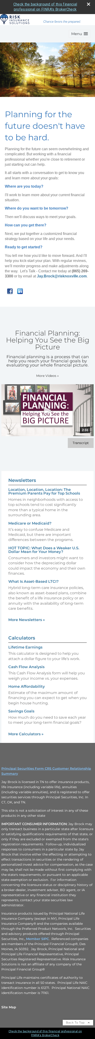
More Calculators (26, 734)
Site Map (8, 1007)
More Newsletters (26, 620)
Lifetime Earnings (25, 647)
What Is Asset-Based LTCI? (33, 581)
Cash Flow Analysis (26, 667)
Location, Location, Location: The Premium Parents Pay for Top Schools (44, 491)
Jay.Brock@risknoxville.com (62, 276)
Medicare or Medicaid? (29, 523)
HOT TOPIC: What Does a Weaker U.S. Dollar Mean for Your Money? (43, 550)
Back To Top (76, 1022)
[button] (79, 34)
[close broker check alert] (88, 4)
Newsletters (22, 480)
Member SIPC (37, 939)
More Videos (47, 375)
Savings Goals (21, 711)
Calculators (21, 638)
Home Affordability (26, 686)
